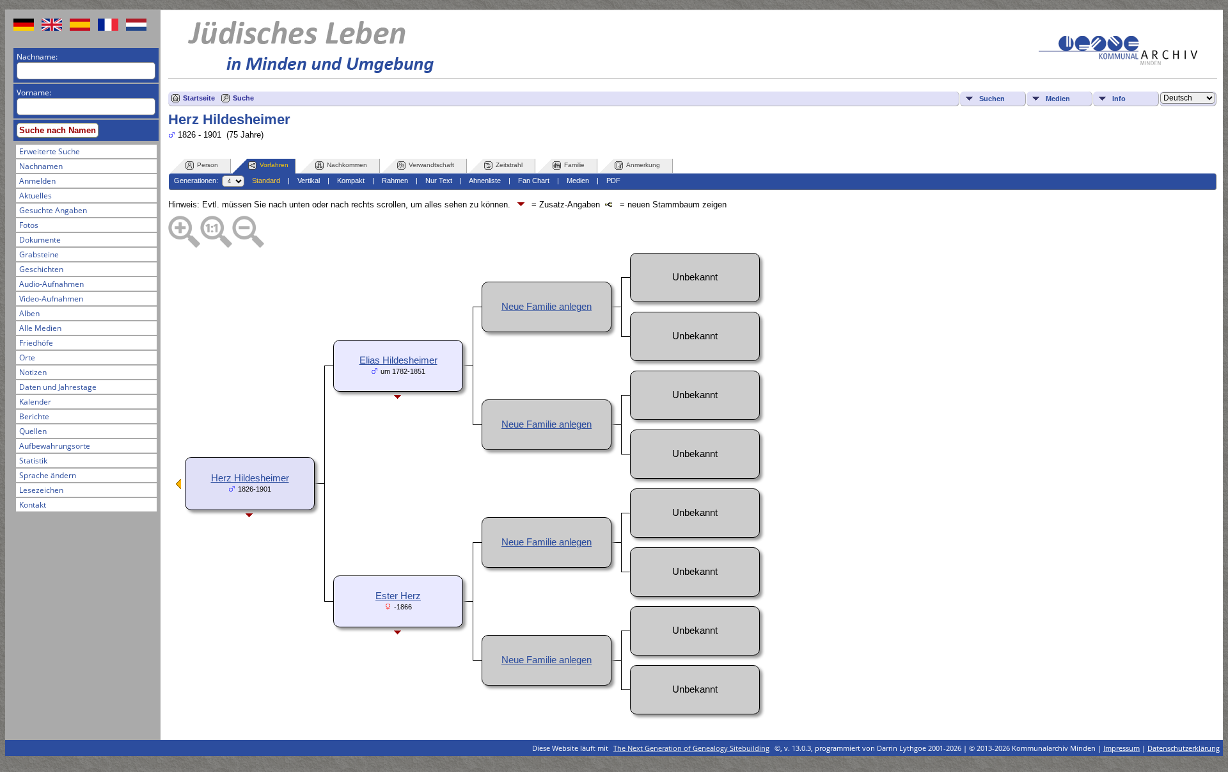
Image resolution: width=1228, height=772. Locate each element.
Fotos (28, 225)
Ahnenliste (485, 180)
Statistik (33, 460)
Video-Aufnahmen (51, 298)
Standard (266, 180)
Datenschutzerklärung (1183, 748)
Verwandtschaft (431, 164)
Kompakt (351, 180)
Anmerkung (643, 164)
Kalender (35, 401)
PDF (613, 180)
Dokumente (40, 239)
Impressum (1121, 748)
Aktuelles (35, 195)
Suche (243, 98)
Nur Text (438, 180)
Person (207, 164)
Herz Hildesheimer (250, 478)
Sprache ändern (47, 475)
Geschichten (41, 269)
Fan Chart (533, 180)
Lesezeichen (41, 490)
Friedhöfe (36, 342)
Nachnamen (41, 166)
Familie (574, 164)
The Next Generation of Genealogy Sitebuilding (691, 748)
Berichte (34, 416)
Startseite (199, 98)
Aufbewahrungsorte (54, 445)
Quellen (33, 431)
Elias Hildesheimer (398, 360)
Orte (27, 357)
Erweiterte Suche (49, 151)
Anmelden (37, 180)
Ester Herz (398, 596)
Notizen (33, 372)
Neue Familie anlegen (546, 307)
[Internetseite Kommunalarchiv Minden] (1118, 61)
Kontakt (32, 504)
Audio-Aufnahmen (51, 283)
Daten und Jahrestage (58, 387)
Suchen (992, 98)
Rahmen (395, 180)
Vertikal (308, 180)
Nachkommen (347, 164)
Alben (29, 313)
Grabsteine (39, 254)
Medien (1058, 98)
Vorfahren (274, 164)
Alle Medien (40, 328)
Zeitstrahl (509, 164)
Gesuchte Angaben (53, 210)
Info (1119, 98)
